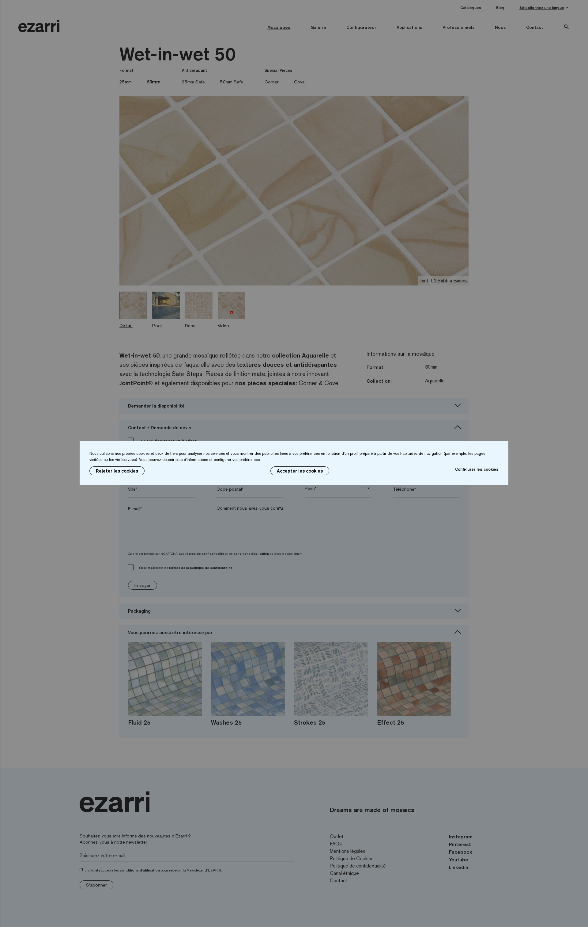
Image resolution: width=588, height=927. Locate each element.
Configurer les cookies (477, 469)
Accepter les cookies (300, 471)
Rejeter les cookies (117, 471)
